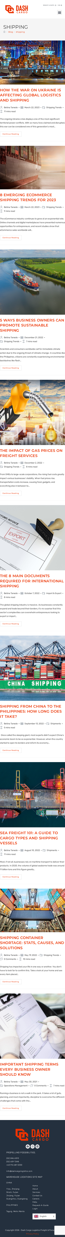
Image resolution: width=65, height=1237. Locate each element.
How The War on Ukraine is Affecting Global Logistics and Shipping (30, 95)
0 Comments (10, 959)
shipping (20, 32)
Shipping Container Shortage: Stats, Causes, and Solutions (32, 943)
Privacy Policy (32, 1234)
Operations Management (16, 1085)
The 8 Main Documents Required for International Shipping (32, 581)
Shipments (55, 723)
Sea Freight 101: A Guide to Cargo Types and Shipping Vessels (29, 838)
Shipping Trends (54, 107)
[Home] (4, 32)
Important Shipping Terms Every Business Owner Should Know (29, 1069)
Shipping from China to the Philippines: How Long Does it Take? (31, 711)
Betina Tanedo (11, 107)
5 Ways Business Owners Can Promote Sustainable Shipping (32, 325)
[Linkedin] (37, 1146)
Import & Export (53, 593)
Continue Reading (12, 133)
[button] (59, 12)
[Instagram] (33, 1146)
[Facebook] (28, 1146)
